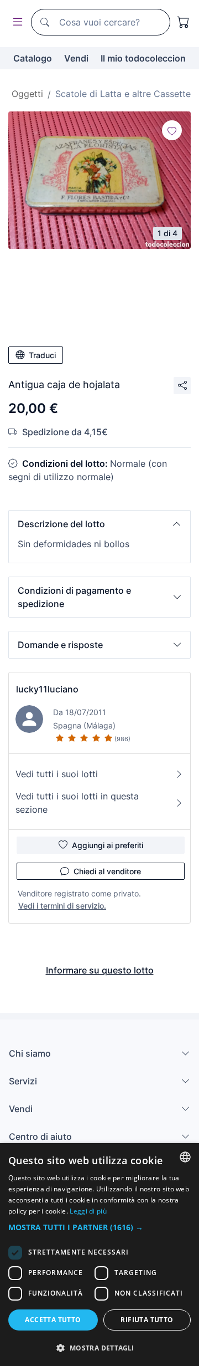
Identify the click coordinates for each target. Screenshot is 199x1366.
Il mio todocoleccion (143, 58)
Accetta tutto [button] (53, 1319)
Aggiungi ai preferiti (107, 845)
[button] (99, 524)
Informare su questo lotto (100, 970)
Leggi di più (88, 1211)
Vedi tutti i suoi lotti (56, 773)
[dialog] (99, 1254)
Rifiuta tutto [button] (147, 1319)
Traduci (42, 355)
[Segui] (172, 130)
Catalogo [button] (32, 58)
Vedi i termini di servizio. (62, 905)
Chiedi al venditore (107, 871)
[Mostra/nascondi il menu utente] (15, 22)
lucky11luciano (47, 689)
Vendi (76, 58)
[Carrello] (183, 22)
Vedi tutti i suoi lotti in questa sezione (77, 803)
